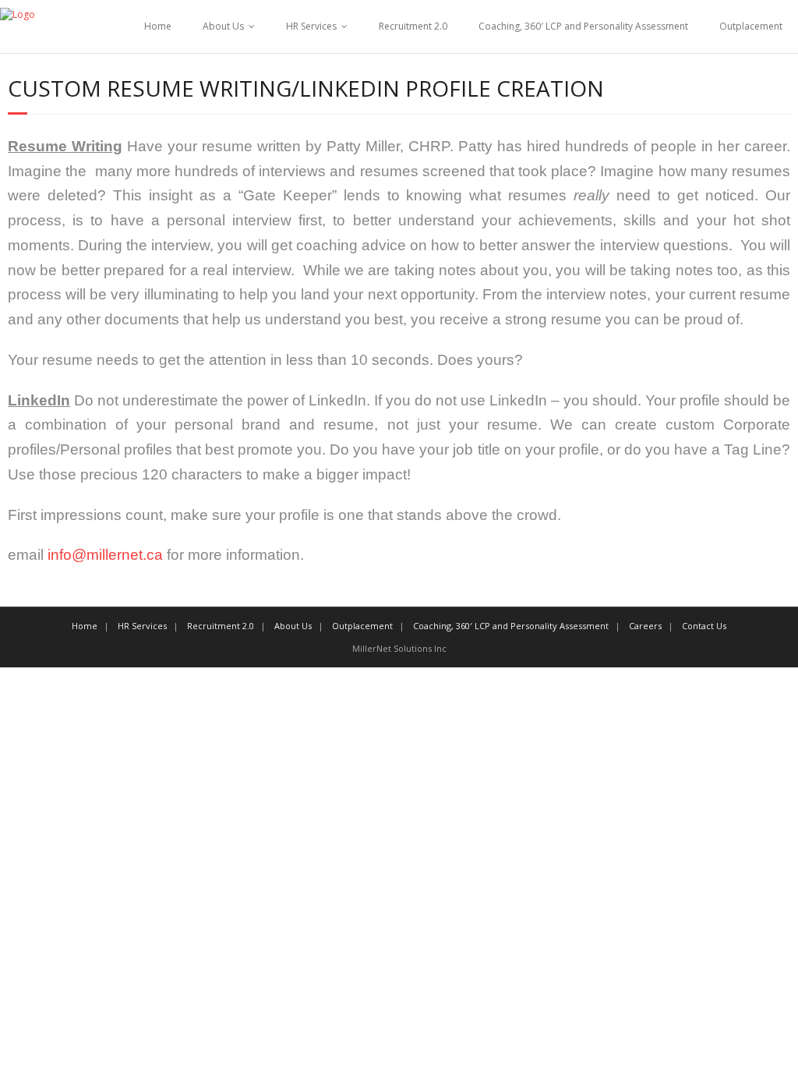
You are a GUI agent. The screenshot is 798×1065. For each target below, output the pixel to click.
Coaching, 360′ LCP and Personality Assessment (583, 26)
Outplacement (750, 26)
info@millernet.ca (105, 555)
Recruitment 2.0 (413, 26)
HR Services (311, 26)
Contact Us (704, 626)
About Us (223, 26)
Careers (645, 626)
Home (157, 26)
